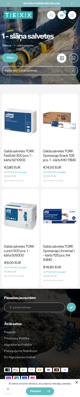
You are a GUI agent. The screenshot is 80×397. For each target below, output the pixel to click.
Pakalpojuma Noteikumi (20, 351)
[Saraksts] (73, 57)
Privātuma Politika (16, 338)
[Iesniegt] (71, 307)
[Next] (71, 3)
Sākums (6, 45)
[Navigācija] (72, 15)
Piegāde (10, 332)
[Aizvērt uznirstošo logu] (76, 382)
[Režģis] (61, 57)
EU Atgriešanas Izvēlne (19, 357)
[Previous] (8, 3)
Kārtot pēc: (11, 70)
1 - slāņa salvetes (23, 45)
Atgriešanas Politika (18, 344)
